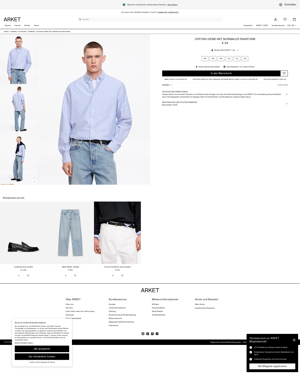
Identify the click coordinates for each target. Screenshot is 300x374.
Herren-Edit (173, 12)
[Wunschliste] (285, 19)
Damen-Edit (163, 12)
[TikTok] (157, 333)
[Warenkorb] (294, 19)
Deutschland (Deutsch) (205, 308)
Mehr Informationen (24, 343)
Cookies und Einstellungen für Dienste (42, 362)
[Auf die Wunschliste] (284, 73)
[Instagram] (143, 333)
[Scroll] (34, 181)
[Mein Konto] (276, 19)
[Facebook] (147, 333)
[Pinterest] (152, 333)
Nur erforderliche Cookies (42, 356)
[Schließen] (294, 340)
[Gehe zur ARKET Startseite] (12, 19)
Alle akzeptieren (42, 348)
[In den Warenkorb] (18, 275)
